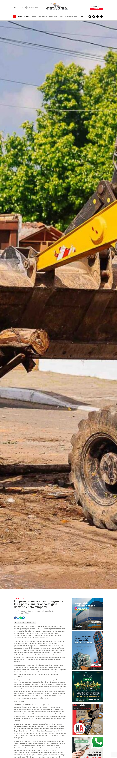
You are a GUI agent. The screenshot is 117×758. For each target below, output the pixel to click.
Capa (34, 17)
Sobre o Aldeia (42, 17)
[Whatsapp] (101, 16)
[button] (82, 16)
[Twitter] (93, 16)
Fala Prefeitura (19, 598)
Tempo (61, 17)
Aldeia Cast (53, 17)
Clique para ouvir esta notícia (25, 622)
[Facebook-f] (90, 16)
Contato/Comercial (71, 17)
